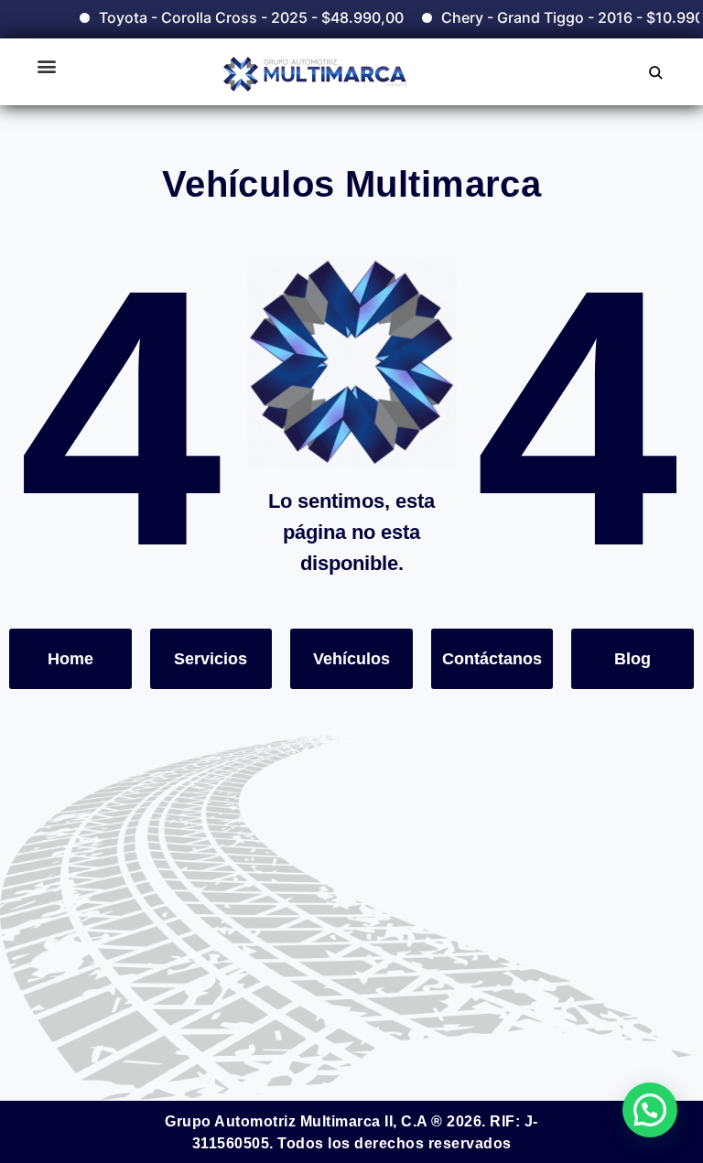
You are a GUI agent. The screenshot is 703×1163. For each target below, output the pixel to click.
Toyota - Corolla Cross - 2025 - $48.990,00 (238, 17)
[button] (46, 65)
